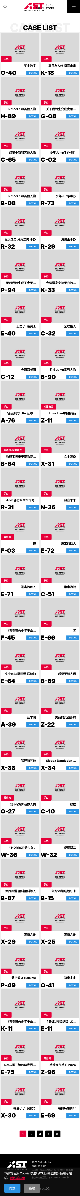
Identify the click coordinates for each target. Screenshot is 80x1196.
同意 (12, 1188)
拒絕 (32, 1188)
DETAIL (33, 73)
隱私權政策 (17, 1178)
